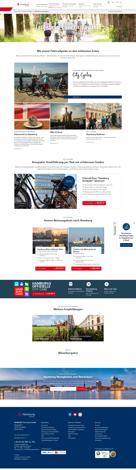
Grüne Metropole (50, 328)
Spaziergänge (86, 328)
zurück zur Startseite (41, 414)
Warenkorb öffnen (113, 3)
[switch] (105, 456)
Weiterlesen (68, 83)
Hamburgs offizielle (68, 289)
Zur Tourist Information (21, 435)
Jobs (69, 436)
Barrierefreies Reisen (116, 11)
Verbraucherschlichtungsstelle (50, 438)
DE (120, 2)
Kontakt (119, 6)
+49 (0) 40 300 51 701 (24, 442)
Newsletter (115, 230)
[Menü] (108, 452)
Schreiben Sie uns (19, 438)
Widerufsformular (100, 431)
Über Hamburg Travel (47, 434)
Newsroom (71, 431)
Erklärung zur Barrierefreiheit (50, 431)
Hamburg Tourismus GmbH (76, 425)
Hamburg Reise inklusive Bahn (50, 249)
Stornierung (98, 434)
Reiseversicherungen (101, 429)
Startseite (17, 11)
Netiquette (98, 440)
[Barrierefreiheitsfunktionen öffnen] (109, 3)
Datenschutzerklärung (47, 427)
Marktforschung (73, 434)
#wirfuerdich (72, 438)
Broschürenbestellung (101, 427)
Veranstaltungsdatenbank (103, 438)
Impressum (44, 425)
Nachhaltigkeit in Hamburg (76, 429)
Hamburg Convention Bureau (76, 427)
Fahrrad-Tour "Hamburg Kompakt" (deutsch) (68, 191)
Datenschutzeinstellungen (49, 429)
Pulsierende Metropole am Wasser (86, 249)
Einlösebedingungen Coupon (49, 440)
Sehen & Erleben (27, 11)
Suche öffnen (117, 3)
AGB (42, 436)
